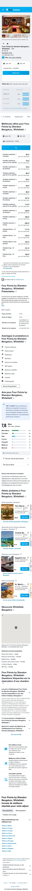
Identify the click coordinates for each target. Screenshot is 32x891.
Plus (3, 305)
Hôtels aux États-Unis (8, 836)
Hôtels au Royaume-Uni (9, 843)
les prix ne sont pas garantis (19, 860)
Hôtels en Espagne (7, 848)
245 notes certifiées (15, 57)
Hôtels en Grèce (7, 846)
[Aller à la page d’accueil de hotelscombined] (13, 9)
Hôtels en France (7, 833)
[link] (16, 521)
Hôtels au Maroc (7, 826)
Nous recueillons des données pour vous (14, 870)
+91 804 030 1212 (7, 55)
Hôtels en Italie (6, 851)
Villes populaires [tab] (21, 810)
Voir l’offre (25, 517)
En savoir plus (7, 268)
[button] (3, 10)
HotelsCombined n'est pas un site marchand (13, 866)
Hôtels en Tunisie (7, 828)
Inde (10, 883)
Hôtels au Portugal (7, 841)
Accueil (5, 883)
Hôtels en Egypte (7, 838)
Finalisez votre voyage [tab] (9, 815)
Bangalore (13, 886)
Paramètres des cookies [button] (8, 276)
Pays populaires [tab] (8, 810)
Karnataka (20, 883)
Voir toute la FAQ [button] (16, 734)
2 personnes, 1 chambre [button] (11, 68)
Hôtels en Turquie (7, 831)
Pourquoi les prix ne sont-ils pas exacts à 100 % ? (15, 874)
